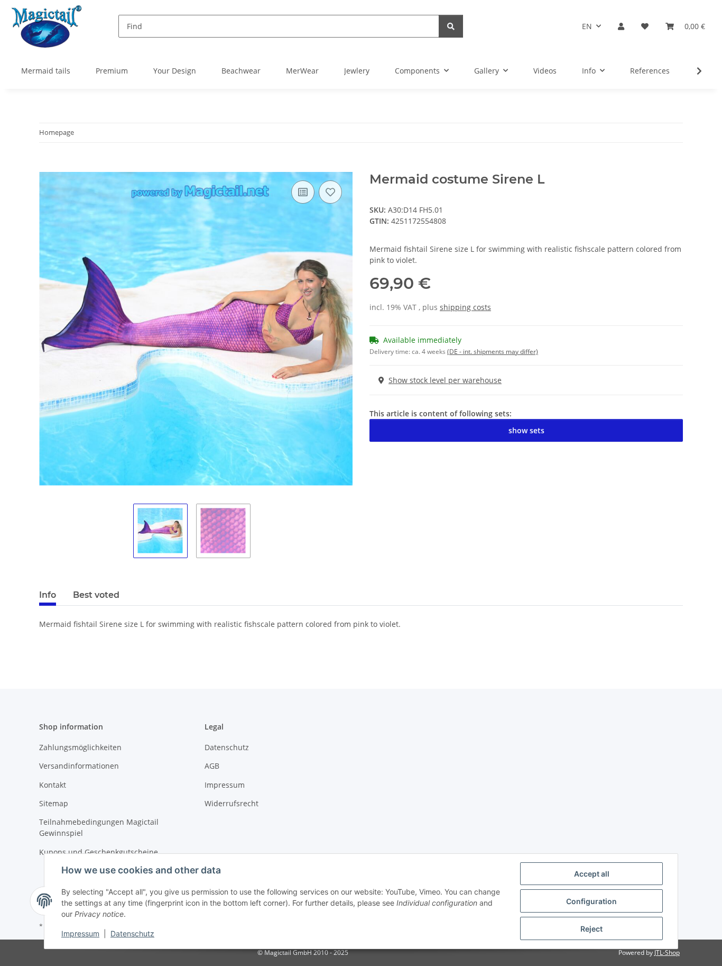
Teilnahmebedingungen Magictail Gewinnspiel (99, 827)
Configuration (591, 901)
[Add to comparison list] (302, 192)
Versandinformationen (79, 766)
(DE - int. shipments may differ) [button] (492, 351)
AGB (212, 766)
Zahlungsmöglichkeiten (80, 747)
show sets (526, 430)
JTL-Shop (667, 952)
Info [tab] (47, 595)
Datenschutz (132, 933)
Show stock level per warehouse (445, 380)
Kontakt (52, 785)
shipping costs (465, 307)
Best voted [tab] (96, 595)
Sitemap (53, 803)
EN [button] (587, 26)
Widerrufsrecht (231, 803)
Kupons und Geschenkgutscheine (98, 852)
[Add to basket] (47, 166)
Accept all (591, 873)
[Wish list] (645, 26)
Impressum (80, 933)
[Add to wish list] (330, 192)
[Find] (451, 26)
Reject (591, 928)
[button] (621, 26)
